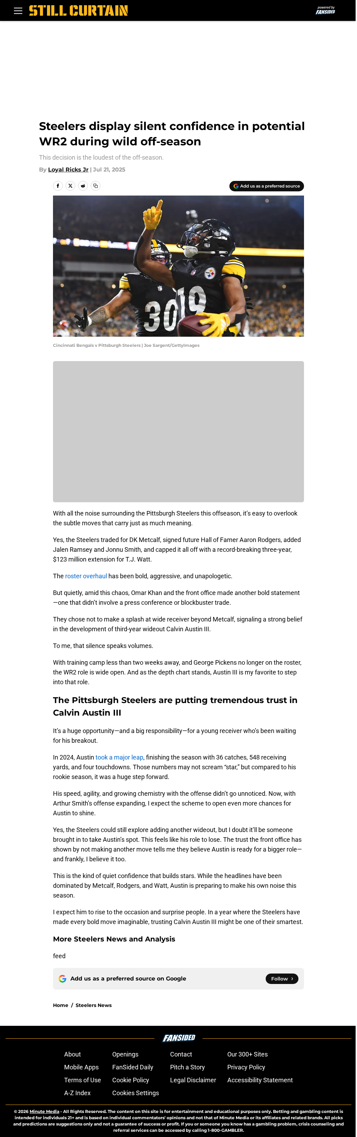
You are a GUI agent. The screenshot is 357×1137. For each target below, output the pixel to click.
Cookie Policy (130, 1080)
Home (60, 1005)
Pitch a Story (187, 1067)
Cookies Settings (135, 1093)
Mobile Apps (81, 1067)
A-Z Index (77, 1093)
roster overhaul (85, 576)
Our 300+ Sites (247, 1054)
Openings (125, 1054)
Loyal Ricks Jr (68, 169)
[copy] (95, 186)
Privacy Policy (246, 1067)
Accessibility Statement (260, 1080)
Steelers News (94, 1005)
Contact (181, 1054)
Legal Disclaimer (193, 1080)
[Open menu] (18, 10)
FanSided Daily (132, 1067)
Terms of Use (82, 1080)
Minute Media (44, 1111)
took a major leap (119, 757)
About (72, 1054)
